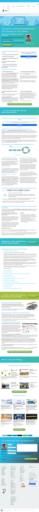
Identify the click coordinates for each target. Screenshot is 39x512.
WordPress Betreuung (13, 501)
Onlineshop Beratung (22, 467)
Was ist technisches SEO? (7, 286)
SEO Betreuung (21, 190)
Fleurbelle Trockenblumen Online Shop (33, 370)
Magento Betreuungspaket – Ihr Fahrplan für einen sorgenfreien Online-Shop (6, 421)
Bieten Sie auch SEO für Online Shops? (9, 276)
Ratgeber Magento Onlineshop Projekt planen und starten (6, 406)
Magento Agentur (12, 467)
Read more (2, 380)
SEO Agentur (3, 483)
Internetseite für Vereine (13, 500)
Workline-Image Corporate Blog (13, 383)
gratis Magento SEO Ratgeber (27, 347)
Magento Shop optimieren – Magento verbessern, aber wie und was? (18, 406)
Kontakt (8, 9)
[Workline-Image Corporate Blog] (5, 385)
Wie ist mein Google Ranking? (8, 270)
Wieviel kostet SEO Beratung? (8, 275)
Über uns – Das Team (9, 510)
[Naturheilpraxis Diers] (24, 385)
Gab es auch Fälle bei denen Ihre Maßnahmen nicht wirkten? (13, 288)
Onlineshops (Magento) (4, 468)
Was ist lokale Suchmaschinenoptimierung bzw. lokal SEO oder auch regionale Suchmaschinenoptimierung (20, 283)
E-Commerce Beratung (4, 467)
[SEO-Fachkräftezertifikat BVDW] (5, 372)
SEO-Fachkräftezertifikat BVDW (14, 370)
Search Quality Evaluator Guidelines (9, 232)
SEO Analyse (4, 190)
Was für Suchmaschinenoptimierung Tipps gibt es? (11, 281)
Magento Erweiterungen (20, 6)
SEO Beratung (15, 190)
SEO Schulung (9, 190)
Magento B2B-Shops (13, 472)
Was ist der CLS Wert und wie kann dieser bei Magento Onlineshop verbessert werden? (31, 421)
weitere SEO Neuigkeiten (18, 429)
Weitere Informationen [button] (28, 58)
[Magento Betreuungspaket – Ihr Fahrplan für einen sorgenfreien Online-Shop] (6, 416)
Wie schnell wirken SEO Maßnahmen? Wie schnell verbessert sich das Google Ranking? (17, 273)
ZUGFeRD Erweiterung (13, 485)
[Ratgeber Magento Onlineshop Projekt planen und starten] (6, 402)
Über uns (33, 6)
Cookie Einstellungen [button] (32, 483)
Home (3, 6)
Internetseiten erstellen (13, 498)
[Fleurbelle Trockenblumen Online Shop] (24, 372)
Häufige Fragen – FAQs (22, 480)
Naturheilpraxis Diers (33, 382)
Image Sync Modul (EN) (13, 490)
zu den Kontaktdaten (31, 242)
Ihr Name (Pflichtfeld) (11, 446)
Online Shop (29, 175)
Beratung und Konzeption (13, 468)
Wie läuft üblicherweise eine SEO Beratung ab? (11, 250)
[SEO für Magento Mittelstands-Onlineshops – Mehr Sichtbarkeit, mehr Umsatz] (19, 416)
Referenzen (28, 6)
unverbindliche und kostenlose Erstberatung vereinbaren (19, 351)
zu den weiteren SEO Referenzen (18, 391)
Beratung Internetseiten (13, 497)
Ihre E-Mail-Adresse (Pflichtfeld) (11, 449)
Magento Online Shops (6, 41)
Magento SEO (3, 481)
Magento (13, 6)
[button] (4, 435)
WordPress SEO (3, 482)
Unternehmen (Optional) (11, 452)
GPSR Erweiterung (12, 486)
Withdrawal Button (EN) (13, 492)
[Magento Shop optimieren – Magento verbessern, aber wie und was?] (19, 402)
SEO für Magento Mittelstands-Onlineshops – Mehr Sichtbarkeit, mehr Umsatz (19, 421)
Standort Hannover (22, 478)
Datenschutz (23, 510)
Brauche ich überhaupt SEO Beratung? (9, 280)
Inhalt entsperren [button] (29, 56)
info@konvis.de (36, 1)
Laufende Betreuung (4, 473)
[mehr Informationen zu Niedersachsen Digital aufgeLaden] (33, 467)
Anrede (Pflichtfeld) (11, 443)
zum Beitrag (2, 410)
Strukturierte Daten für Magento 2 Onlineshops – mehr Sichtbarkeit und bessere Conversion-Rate (31, 406)
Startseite (2, 14)
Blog (4, 8)
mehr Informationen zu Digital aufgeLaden (33, 470)
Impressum (32, 510)
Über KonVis (21, 476)
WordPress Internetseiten (13, 499)
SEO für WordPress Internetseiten (19, 40)
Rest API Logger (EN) (13, 491)
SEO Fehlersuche (26, 190)
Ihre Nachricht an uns (20, 443)
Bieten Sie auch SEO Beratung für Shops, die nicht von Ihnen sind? (13, 278)
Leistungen (8, 6)
